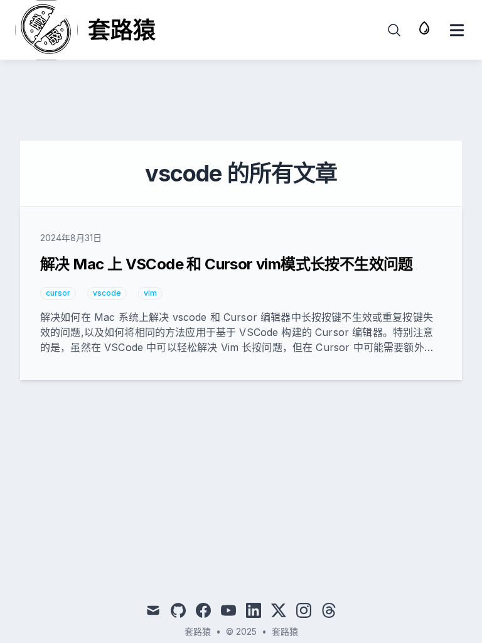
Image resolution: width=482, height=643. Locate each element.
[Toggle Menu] (457, 30)
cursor (58, 293)
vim (150, 293)
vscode (107, 293)
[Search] (394, 30)
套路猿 (285, 631)
